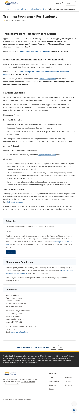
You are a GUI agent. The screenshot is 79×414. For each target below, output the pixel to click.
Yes (53, 347)
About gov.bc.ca (54, 381)
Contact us (68, 385)
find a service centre (12, 384)
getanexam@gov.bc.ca (19, 332)
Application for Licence (47, 155)
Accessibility (69, 377)
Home (51, 377)
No (61, 347)
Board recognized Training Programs (35, 51)
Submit (10, 252)
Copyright (68, 381)
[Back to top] (74, 403)
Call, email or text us (28, 382)
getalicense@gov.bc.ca (47, 79)
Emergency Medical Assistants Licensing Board (25, 9)
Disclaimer (52, 385)
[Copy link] (74, 410)
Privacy (51, 389)
